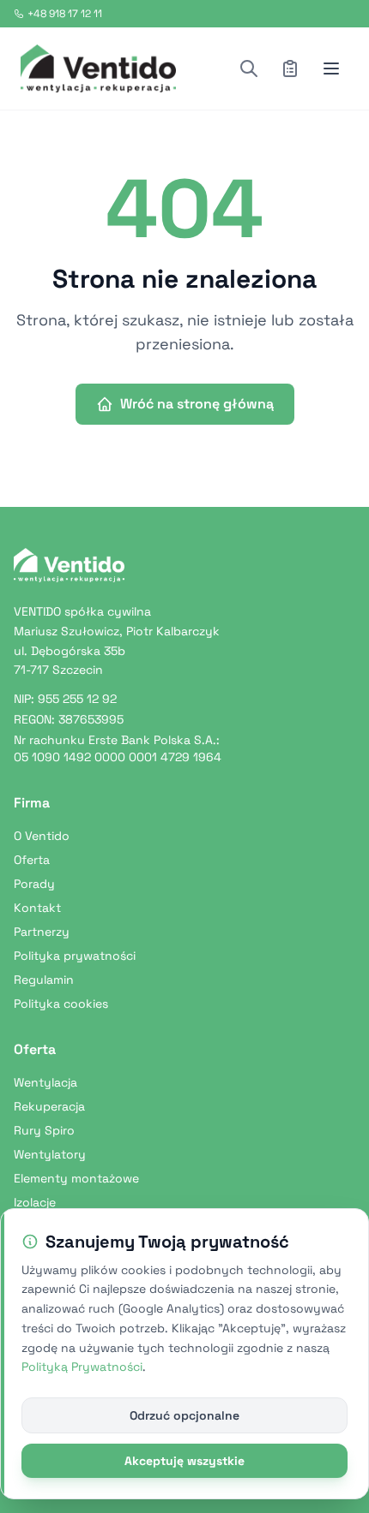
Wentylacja (45, 1082)
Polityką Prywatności (81, 1366)
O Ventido (42, 835)
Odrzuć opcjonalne (184, 1415)
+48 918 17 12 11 (64, 14)
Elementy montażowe (76, 1178)
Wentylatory (50, 1154)
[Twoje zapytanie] (290, 68)
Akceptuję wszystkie (184, 1460)
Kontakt (37, 907)
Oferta (32, 859)
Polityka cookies (61, 1003)
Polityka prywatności (75, 955)
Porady (34, 883)
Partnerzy (42, 931)
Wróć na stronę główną (197, 404)
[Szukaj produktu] (249, 68)
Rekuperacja (49, 1106)
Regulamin (44, 979)
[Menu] (331, 68)
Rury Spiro (44, 1130)
